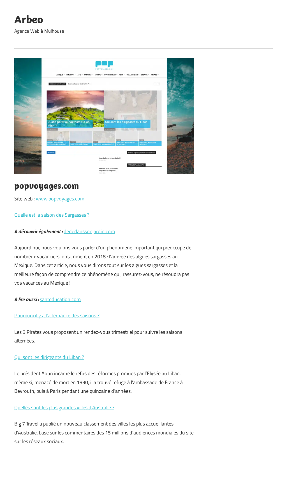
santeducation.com (60, 299)
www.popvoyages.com (60, 198)
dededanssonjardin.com (89, 231)
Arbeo (28, 19)
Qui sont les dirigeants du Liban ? (49, 357)
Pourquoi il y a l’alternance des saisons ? (56, 315)
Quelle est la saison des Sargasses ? (51, 215)
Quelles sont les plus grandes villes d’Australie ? (64, 407)
